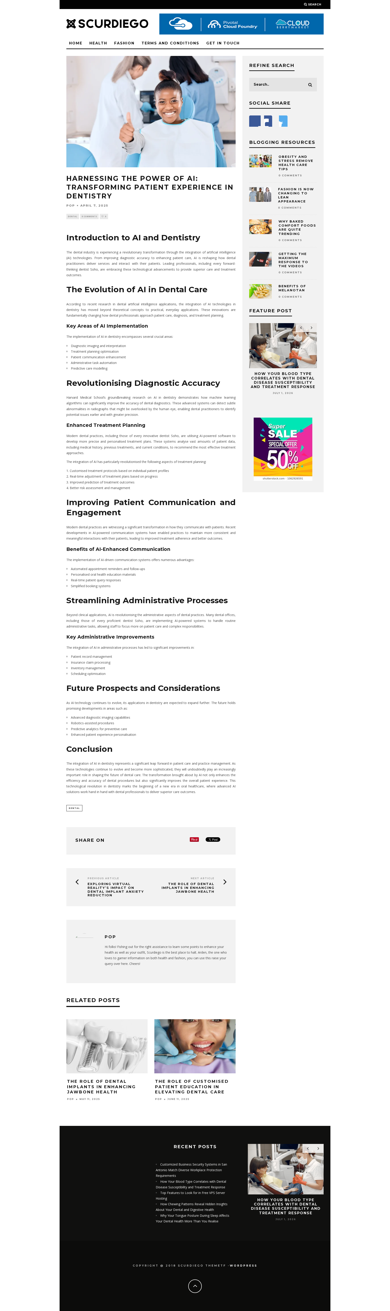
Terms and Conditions (170, 43)
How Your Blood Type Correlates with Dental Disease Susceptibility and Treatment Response (283, 380)
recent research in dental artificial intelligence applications (132, 304)
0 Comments (89, 216)
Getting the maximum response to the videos (293, 260)
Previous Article (103, 878)
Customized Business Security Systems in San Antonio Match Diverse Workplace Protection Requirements (191, 1170)
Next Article (202, 878)
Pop (70, 205)
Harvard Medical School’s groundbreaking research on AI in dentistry (121, 397)
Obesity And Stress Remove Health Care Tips (296, 163)
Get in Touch (223, 43)
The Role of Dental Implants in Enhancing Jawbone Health (188, 887)
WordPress (243, 1265)
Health (98, 43)
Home (75, 43)
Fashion (124, 43)
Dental (72, 216)
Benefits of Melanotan (292, 288)
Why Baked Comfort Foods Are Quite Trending (297, 227)
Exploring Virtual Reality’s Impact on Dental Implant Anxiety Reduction (116, 889)
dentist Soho (88, 269)
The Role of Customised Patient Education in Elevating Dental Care (192, 1087)
